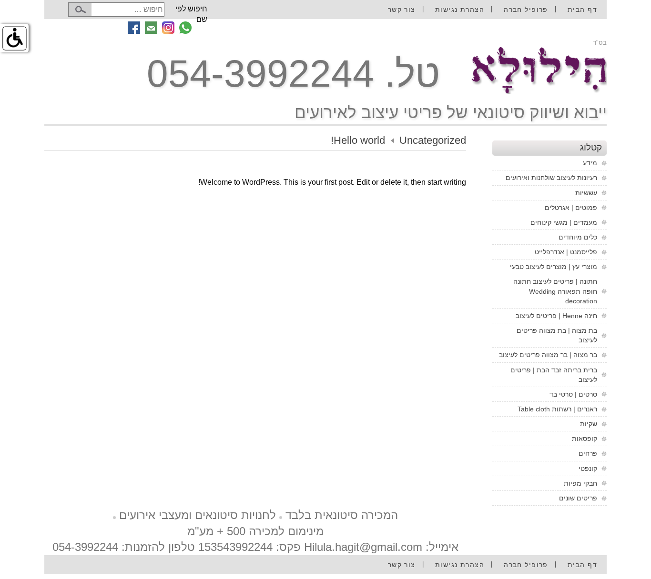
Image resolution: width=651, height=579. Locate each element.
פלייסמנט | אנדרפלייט (566, 252)
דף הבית (582, 9)
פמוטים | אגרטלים (571, 207)
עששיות (586, 193)
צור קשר (402, 9)
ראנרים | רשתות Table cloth (557, 409)
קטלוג (591, 147)
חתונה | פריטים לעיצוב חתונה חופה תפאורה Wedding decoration (555, 291)
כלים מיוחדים (578, 237)
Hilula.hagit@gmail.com (363, 546)
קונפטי (588, 468)
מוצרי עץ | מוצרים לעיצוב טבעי (553, 266)
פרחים (588, 453)
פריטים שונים (578, 498)
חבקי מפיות (580, 483)
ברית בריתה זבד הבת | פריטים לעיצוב (553, 374)
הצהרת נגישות (459, 9)
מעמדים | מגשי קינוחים (563, 222)
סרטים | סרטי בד (573, 394)
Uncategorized (432, 140)
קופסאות (584, 438)
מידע (590, 163)
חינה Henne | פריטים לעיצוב (556, 315)
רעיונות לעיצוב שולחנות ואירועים (551, 177)
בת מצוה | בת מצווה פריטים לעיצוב (557, 335)
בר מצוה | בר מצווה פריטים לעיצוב (548, 355)
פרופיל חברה (526, 9)
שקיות (588, 424)
